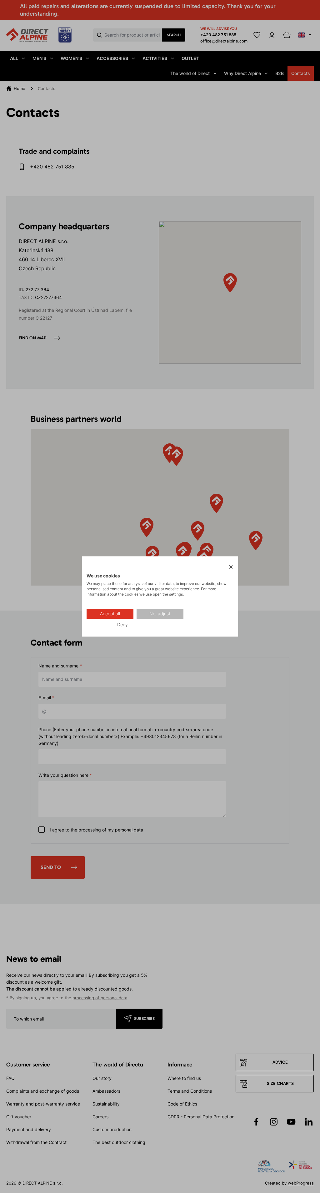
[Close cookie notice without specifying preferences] (230, 567)
